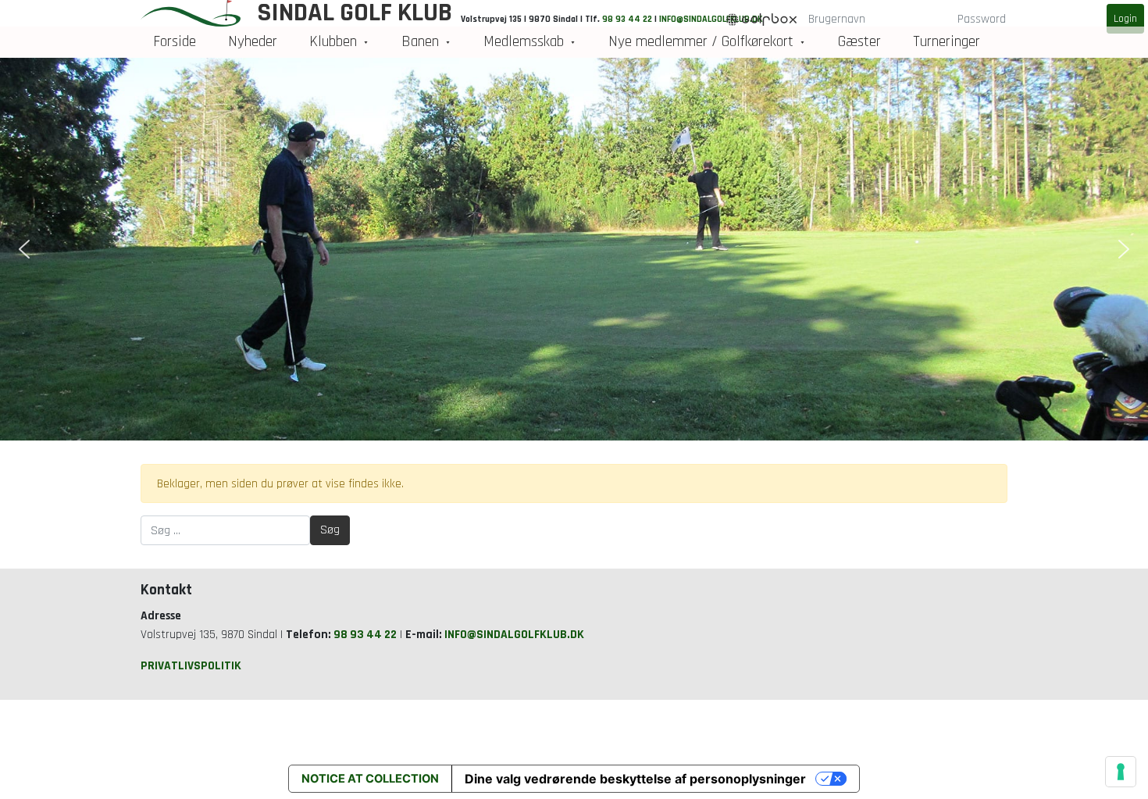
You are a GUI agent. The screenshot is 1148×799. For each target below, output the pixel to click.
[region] (574, 249)
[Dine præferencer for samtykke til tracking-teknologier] (1121, 772)
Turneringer (946, 42)
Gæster (859, 42)
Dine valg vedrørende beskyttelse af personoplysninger (635, 779)
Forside (174, 42)
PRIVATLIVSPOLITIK (191, 665)
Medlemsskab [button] (523, 42)
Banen (420, 42)
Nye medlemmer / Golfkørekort (700, 42)
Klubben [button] (333, 42)
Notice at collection (370, 779)
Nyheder (252, 42)
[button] (24, 249)
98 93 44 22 (365, 634)
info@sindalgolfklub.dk (514, 634)
